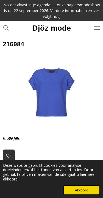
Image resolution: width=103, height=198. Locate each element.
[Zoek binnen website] (6, 28)
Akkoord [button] (81, 190)
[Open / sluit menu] (97, 28)
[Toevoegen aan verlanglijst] (9, 156)
